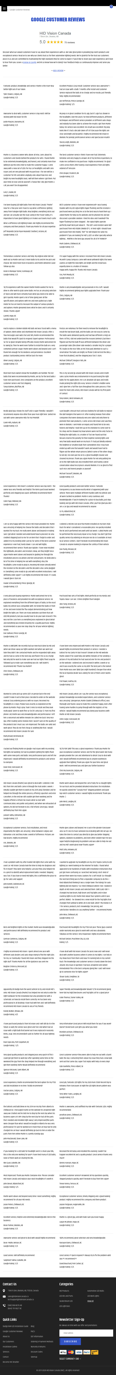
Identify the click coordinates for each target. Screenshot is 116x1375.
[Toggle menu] (4, 8)
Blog (32, 1326)
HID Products (64, 1291)
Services (6, 1351)
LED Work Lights (93, 1296)
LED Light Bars (64, 1306)
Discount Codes (37, 1351)
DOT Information (37, 1336)
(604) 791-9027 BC (15, 1308)
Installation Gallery (10, 1346)
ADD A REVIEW (58, 70)
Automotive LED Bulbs (95, 1291)
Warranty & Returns (38, 1346)
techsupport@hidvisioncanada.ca (21, 1299)
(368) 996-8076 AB (15, 1305)
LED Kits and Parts (66, 1296)
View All (90, 1301)
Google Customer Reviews (13, 1331)
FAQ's (33, 1331)
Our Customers (8, 1341)
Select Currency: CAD (69, 1359)
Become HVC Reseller (11, 1362)
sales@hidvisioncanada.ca (18, 1296)
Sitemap (34, 1357)
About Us (6, 1336)
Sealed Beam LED (66, 1301)
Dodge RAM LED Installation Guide (15, 1326)
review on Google (29, 62)
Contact (6, 1357)
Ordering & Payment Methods (42, 1341)
